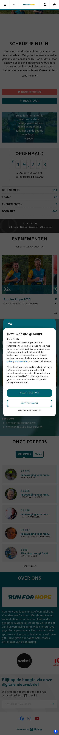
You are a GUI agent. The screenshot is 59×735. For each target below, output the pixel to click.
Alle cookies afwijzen (29, 410)
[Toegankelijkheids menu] (55, 731)
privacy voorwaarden (17, 361)
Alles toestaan (29, 393)
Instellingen (29, 403)
